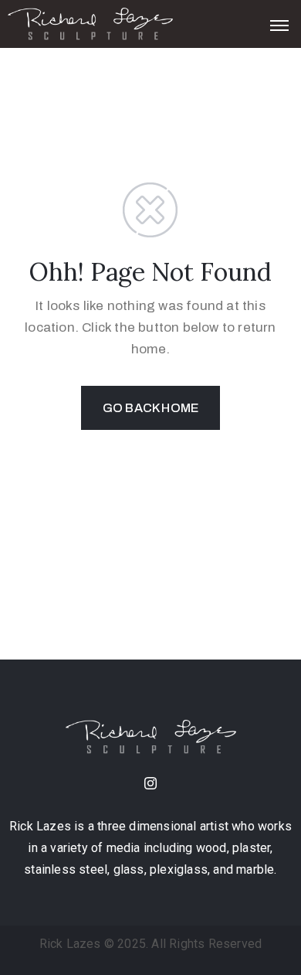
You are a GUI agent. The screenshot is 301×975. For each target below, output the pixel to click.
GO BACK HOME (150, 407)
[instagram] (150, 784)
